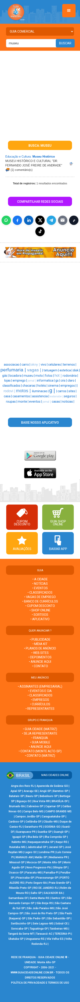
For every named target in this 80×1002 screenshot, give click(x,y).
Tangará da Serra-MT (21, 933)
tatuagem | (52, 370)
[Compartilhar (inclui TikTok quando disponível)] (40, 231)
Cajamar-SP (52, 806)
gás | (5, 375)
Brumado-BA (17, 806)
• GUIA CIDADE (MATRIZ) (40, 729)
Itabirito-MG (19, 842)
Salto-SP (36, 893)
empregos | (68, 385)
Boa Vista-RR (41, 801)
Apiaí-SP (16, 791)
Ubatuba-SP (16, 938)
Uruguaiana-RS (35, 938)
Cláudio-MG (50, 821)
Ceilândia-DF (33, 821)
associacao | (13, 364)
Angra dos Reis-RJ (22, 786)
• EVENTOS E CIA (40, 691)
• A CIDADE (40, 579)
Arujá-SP (45, 791)
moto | (40, 375)
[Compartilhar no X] (40, 220)
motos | (24, 390)
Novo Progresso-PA (38, 867)
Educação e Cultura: (18, 156)
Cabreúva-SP (35, 806)
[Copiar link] (73, 220)
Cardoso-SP (16, 821)
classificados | (12, 385)
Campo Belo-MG (33, 811)
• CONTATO (40, 666)
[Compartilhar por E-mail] (62, 220)
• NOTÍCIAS (40, 583)
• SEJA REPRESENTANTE (40, 733)
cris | (64, 380)
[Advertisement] (40, 93)
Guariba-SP (45, 831)
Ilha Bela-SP (35, 836)
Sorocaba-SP (19, 928)
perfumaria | (13, 369)
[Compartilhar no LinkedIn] (28, 220)
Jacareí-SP (56, 847)
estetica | (66, 370)
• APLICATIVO (40, 619)
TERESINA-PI (62, 933)
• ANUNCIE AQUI (40, 661)
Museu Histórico (43, 156)
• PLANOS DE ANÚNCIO (40, 648)
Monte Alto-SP (52, 862)
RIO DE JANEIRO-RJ (45, 887)
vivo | (44, 364)
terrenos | (69, 364)
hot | (58, 375)
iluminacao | (40, 391)
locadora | (16, 375)
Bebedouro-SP (49, 796)
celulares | (55, 364)
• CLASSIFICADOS (40, 592)
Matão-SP (41, 857)
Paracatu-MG (33, 872)
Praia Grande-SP (59, 882)
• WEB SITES (40, 653)
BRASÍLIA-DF (60, 801)
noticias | (68, 401)
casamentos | (22, 396)
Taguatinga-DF (39, 928)
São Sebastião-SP (58, 918)
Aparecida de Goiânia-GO (52, 786)
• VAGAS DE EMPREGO (40, 597)
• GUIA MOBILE (40, 742)
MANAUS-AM (24, 857)
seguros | (70, 396)
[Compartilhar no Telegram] (51, 220)
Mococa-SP (34, 862)
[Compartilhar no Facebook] (17, 220)
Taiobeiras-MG (59, 928)
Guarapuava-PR (26, 831)
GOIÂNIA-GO (52, 826)
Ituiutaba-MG (17, 847)
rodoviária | (70, 375)
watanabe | (57, 396)
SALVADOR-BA (53, 893)
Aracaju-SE (31, 791)
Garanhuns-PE (33, 826)
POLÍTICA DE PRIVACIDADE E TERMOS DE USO (40, 982)
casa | (8, 396)
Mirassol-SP (17, 862)
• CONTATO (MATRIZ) (40, 755)
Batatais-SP (16, 796)
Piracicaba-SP (25, 877)
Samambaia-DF (18, 898)
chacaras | (29, 385)
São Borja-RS (44, 903)
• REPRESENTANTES (40, 708)
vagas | (34, 370)
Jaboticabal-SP (37, 847)
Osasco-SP (16, 872)
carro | (26, 364)
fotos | (49, 375)
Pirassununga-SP (47, 877)
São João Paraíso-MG (40, 908)
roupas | (12, 401)
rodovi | (10, 391)
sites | (72, 391)
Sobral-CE (61, 923)
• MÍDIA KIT (40, 644)
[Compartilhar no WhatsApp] (6, 220)
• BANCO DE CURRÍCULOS (40, 601)
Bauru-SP (32, 796)
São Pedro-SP (36, 918)
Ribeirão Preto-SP (20, 887)
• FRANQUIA (40, 738)
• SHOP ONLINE (40, 610)
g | (52, 390)
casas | (57, 401)
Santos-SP (58, 898)
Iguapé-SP (19, 836)
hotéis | (42, 385)
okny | (36, 364)
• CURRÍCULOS (40, 704)
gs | (58, 380)
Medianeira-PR (58, 857)
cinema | (54, 385)
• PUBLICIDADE (40, 639)
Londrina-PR (46, 852)
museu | (29, 375)
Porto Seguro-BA (36, 882)
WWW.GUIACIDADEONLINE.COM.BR (32, 972)
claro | (72, 380)
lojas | (8, 380)
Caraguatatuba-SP (53, 816)
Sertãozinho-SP (21, 923)
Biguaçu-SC (24, 801)
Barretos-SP (60, 791)
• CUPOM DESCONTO (40, 606)
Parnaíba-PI (51, 872)
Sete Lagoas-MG (43, 923)
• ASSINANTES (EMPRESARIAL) (40, 686)
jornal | (32, 380)
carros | (63, 391)
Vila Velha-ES (54, 938)
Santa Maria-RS (39, 898)
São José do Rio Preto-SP (41, 913)
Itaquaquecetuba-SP (41, 842)
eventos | (35, 401)
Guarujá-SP (61, 831)
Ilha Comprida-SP (55, 836)
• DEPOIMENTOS (40, 657)
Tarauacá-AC (44, 933)
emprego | (20, 380)
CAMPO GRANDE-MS (58, 811)
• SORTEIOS (40, 614)
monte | (23, 401)
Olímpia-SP (60, 867)
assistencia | (41, 396)
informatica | (46, 380)
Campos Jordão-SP (27, 816)
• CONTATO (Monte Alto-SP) (40, 751)
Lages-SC (31, 852)
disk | (76, 370)
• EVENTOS (40, 588)
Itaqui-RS (61, 842)
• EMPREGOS (40, 700)
